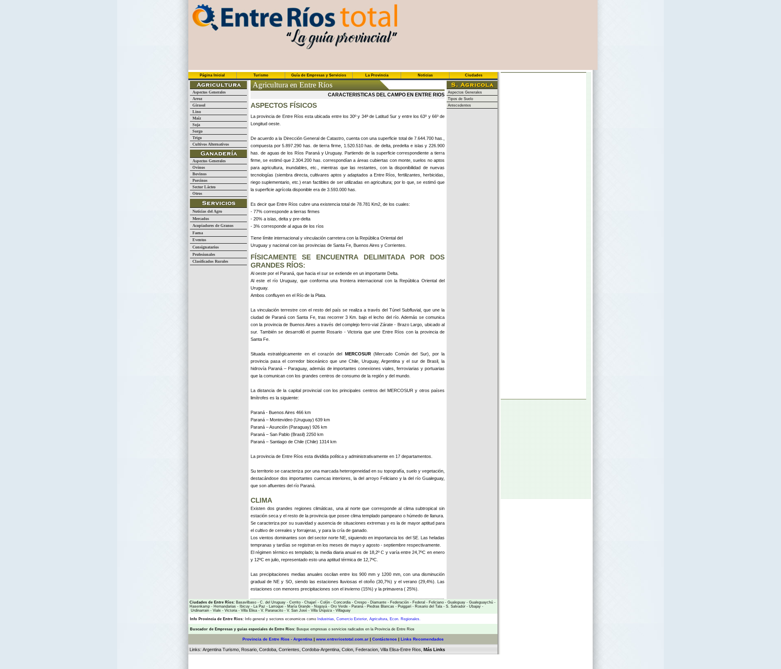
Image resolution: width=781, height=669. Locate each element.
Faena (196, 233)
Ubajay (474, 606)
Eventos (198, 240)
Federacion (367, 649)
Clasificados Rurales (209, 261)
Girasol (197, 105)
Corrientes (289, 649)
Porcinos (198, 180)
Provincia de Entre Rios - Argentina (277, 639)
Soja (195, 124)
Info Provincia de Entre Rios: (217, 619)
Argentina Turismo (221, 649)
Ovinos (197, 167)
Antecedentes (459, 105)
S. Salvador (455, 606)
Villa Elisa (248, 610)
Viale (216, 610)
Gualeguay (455, 602)
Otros (196, 193)
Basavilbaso (246, 602)
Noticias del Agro (206, 211)
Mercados (199, 218)
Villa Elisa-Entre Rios (400, 649)
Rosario (249, 649)
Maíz (195, 118)
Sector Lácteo (203, 187)
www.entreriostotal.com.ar (342, 639)
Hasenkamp (200, 606)
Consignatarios (204, 247)
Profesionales (202, 254)
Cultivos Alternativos (209, 144)
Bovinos (198, 174)
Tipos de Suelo (460, 99)
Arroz (196, 98)
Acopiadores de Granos (211, 225)
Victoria (230, 610)
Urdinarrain (199, 610)
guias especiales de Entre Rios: (267, 629)
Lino (195, 111)
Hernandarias (224, 606)
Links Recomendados (422, 639)
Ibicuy (244, 606)
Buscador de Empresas (211, 629)
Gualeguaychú (481, 602)
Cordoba (267, 649)
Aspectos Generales (208, 92)
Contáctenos (384, 639)
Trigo (196, 137)
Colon (347, 649)
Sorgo (196, 131)
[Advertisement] (346, 611)
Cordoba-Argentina (320, 649)
